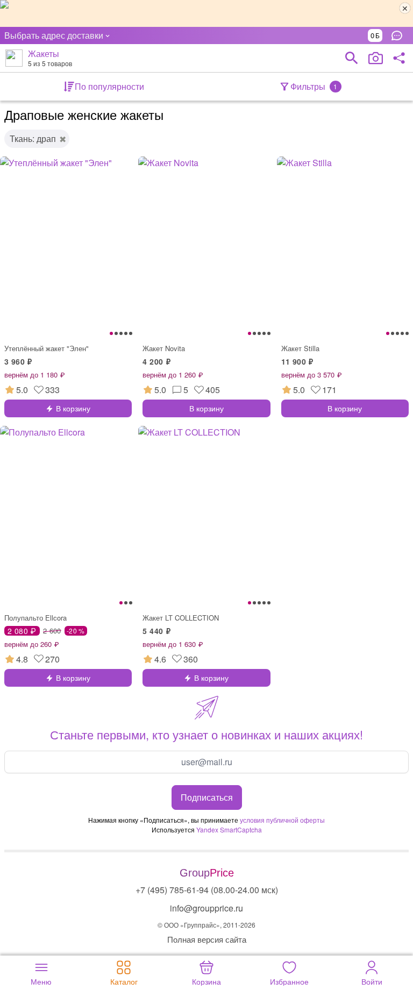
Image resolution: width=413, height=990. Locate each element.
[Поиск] (351, 58)
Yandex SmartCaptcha (229, 829)
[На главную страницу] (14, 58)
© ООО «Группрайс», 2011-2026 (206, 924)
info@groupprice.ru (206, 908)
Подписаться (207, 797)
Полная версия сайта (206, 939)
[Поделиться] (399, 58)
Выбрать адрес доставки (53, 35)
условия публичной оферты (282, 819)
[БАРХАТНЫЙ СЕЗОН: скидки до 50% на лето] (206, 13)
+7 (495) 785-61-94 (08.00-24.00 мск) (207, 890)
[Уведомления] (399, 35)
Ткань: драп (33, 138)
